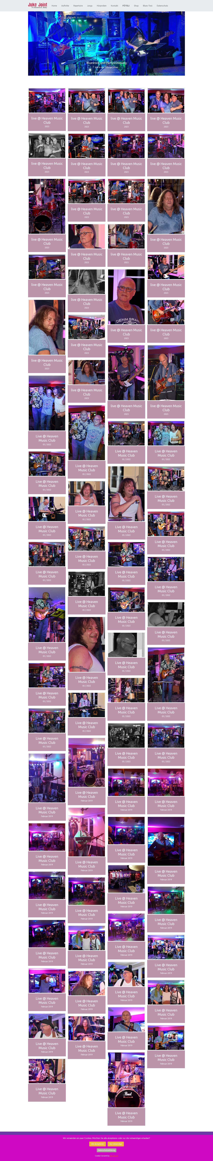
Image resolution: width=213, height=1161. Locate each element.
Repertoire (78, 6)
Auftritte (65, 6)
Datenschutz (162, 6)
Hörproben (101, 6)
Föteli (126, 6)
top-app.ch (114, 1156)
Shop (136, 6)
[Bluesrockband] (95, 72)
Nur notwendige (116, 1144)
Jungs (89, 6)
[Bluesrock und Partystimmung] (100, 72)
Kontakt (114, 6)
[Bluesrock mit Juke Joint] (109, 72)
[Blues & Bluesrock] (113, 72)
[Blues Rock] (104, 72)
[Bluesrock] (37, 5)
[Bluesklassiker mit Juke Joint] (117, 72)
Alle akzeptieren (97, 1144)
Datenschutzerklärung (106, 1150)
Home (54, 6)
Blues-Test (147, 6)
